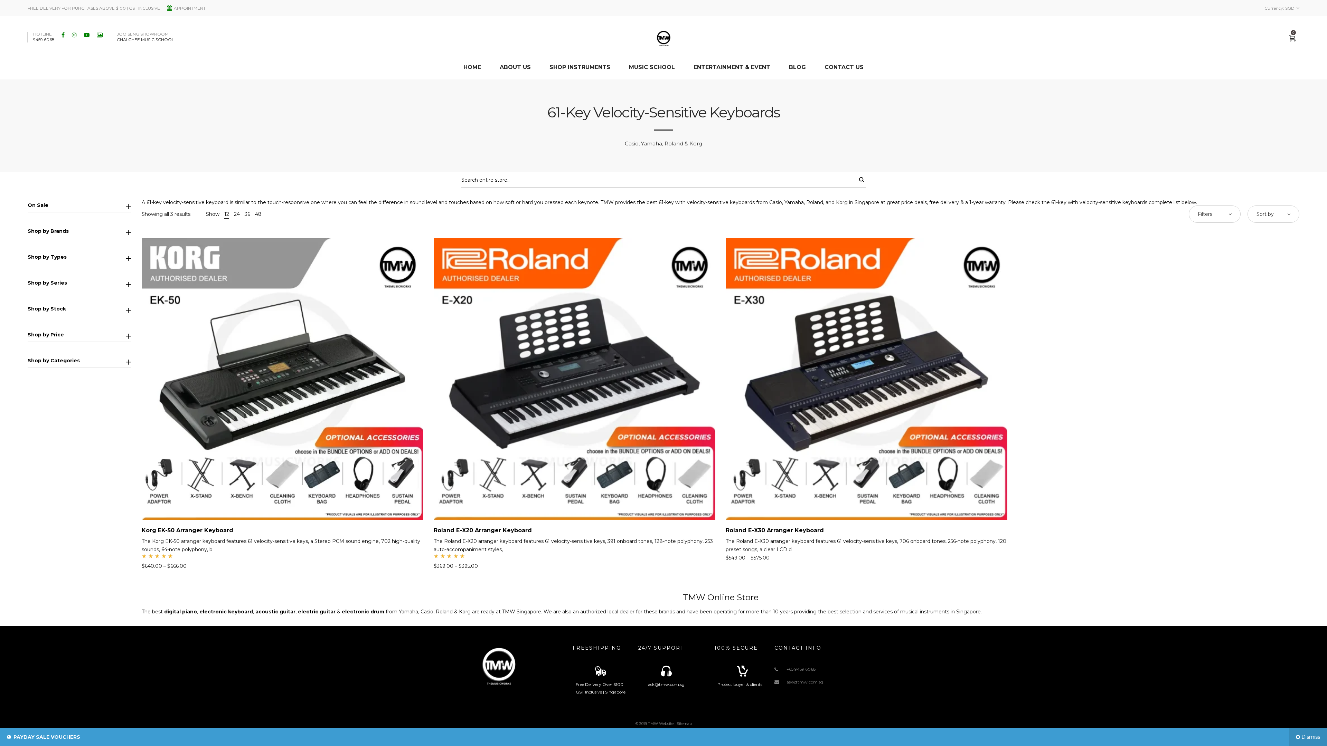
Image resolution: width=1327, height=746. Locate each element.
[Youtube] (87, 35)
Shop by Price (46, 335)
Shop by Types (47, 257)
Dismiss (1310, 737)
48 (258, 214)
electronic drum (363, 612)
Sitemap (684, 723)
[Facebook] (64, 35)
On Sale (38, 205)
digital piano (180, 612)
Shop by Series (47, 283)
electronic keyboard (226, 612)
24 (237, 214)
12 (226, 214)
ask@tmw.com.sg (805, 682)
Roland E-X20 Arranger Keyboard (483, 530)
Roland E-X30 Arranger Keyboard (775, 530)
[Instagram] (75, 35)
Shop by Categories (54, 360)
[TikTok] (100, 35)
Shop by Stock (47, 309)
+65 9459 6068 (801, 669)
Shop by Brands (48, 231)
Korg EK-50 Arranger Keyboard (187, 530)
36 (247, 214)
